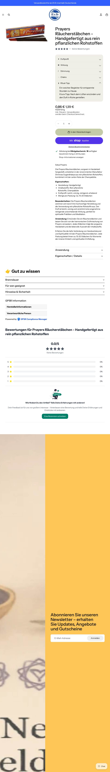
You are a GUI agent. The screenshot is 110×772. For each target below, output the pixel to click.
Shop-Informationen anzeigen (71, 157)
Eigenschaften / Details (68, 256)
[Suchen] (9, 15)
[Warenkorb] (107, 15)
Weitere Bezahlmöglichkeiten (79, 147)
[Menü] (3, 15)
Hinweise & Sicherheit (17, 291)
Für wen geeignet (15, 285)
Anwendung (62, 249)
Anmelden (95, 638)
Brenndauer (12, 279)
